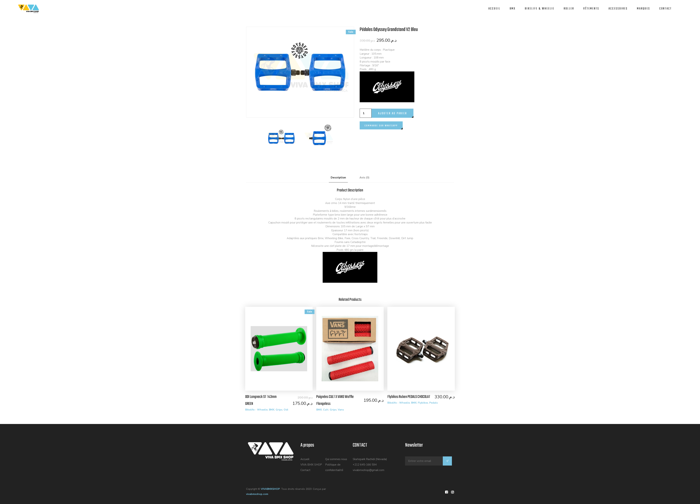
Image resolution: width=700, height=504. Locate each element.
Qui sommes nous (336, 459)
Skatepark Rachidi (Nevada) (370, 459)
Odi (286, 409)
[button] (381, 123)
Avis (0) (364, 177)
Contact (665, 8)
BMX (513, 8)
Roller (569, 8)
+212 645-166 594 (365, 464)
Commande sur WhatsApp (381, 126)
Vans (341, 409)
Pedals (433, 402)
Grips (279, 409)
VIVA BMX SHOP (311, 464)
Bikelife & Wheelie (539, 8)
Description (338, 177)
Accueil (494, 8)
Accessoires (618, 8)
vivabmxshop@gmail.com (368, 470)
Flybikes (423, 402)
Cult (325, 409)
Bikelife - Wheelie (256, 409)
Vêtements (591, 8)
